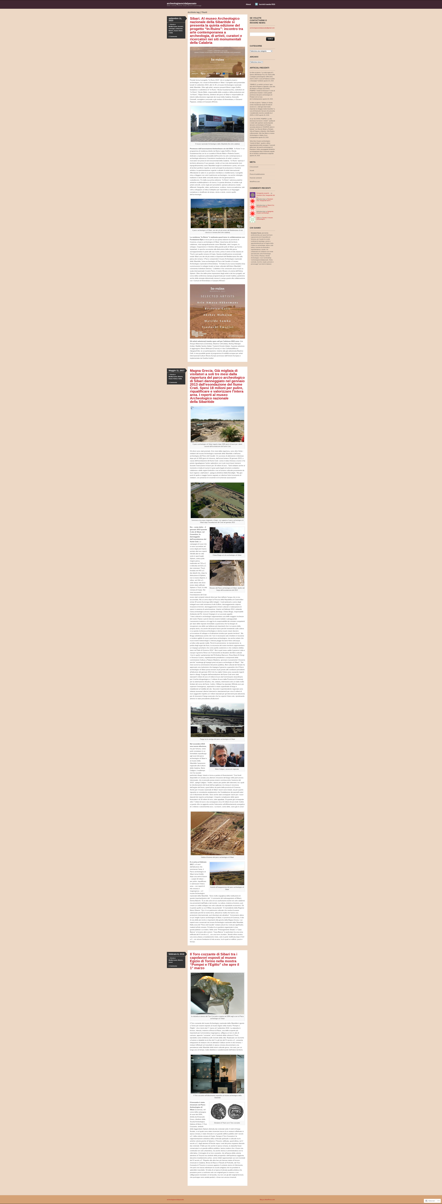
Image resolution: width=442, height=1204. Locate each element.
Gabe (258, 218)
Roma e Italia (177, 379)
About (248, 4)
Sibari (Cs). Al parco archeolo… (265, 206)
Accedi (252, 170)
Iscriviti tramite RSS (267, 4)
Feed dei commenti (256, 178)
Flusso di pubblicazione (257, 174)
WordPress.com (255, 181)
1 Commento (173, 36)
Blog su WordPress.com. (267, 1199)
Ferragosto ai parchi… (263, 193)
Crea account (254, 167)
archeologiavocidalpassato (181, 3)
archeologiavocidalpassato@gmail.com (262, 28)
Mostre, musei (173, 31)
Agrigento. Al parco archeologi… (265, 212)
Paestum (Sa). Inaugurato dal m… (264, 199)
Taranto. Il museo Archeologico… (264, 218)
